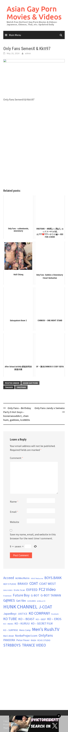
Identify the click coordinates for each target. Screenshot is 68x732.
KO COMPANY (39, 613)
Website (14, 522)
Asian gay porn (30, 383)
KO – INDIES (8, 624)
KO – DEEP (41, 619)
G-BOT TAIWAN (51, 595)
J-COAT (45, 607)
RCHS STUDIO (43, 640)
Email (14, 511)
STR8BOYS (12, 645)
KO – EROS (54, 619)
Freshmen (7, 596)
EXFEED (31, 589)
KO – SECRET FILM (42, 623)
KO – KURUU (22, 623)
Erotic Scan (19, 590)
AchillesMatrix (22, 578)
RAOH (33, 640)
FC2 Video (47, 589)
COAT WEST (47, 583)
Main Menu (15, 35)
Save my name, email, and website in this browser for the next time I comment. (33, 536)
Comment (16, 458)
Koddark (55, 614)
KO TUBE (10, 618)
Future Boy (21, 595)
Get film (21, 601)
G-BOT (35, 595)
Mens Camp (25, 630)
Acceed (8, 578)
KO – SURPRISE (10, 630)
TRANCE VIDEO (34, 645)
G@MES (9, 600)
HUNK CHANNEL (20, 607)
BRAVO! (22, 584)
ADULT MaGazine (37, 578)
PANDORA (9, 640)
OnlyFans (21, 387)
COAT (33, 583)
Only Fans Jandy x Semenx (49, 408)
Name (14, 501)
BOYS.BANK (53, 578)
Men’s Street (8, 636)
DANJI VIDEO (8, 590)
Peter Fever (23, 640)
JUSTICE (22, 613)
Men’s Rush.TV (45, 629)
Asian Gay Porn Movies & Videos (34, 12)
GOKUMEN (31, 601)
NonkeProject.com (26, 635)
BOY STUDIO (9, 583)
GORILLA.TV (41, 601)
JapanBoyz (10, 613)
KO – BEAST (26, 619)
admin (28, 53)
